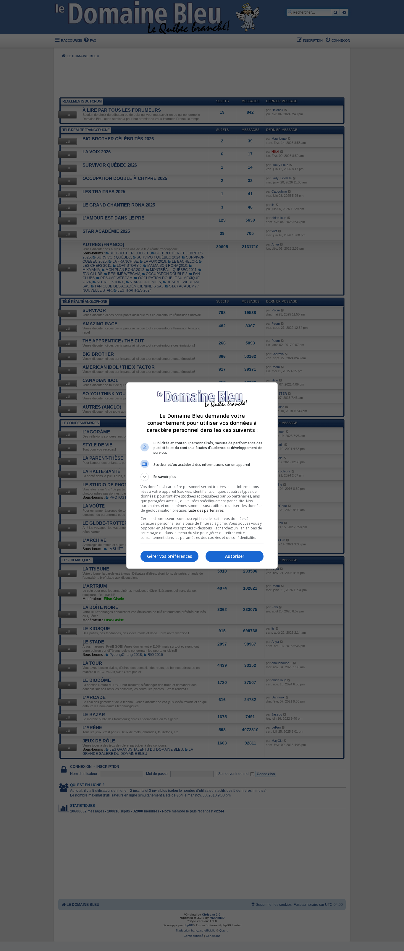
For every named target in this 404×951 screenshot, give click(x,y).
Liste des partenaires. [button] (206, 510)
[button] (202, 477)
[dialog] (202, 475)
